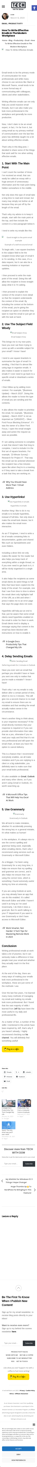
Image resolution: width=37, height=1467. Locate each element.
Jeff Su (17, 1009)
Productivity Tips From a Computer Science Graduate (23, 1110)
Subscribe (29, 1164)
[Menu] (3, 6)
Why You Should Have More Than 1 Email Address (16, 484)
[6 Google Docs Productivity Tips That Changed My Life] (8, 1103)
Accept (18, 1449)
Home (4, 40)
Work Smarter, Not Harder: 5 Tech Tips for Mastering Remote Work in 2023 (17, 932)
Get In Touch (22, 1361)
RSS (12, 1361)
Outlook (31, 776)
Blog (10, 40)
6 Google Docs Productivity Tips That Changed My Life (16, 644)
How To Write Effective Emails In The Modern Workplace (15, 33)
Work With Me (12, 1355)
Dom (12, 15)
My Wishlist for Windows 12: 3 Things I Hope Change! (19, 1181)
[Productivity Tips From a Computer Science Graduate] (24, 1103)
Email (5, 23)
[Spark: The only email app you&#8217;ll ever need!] (8, 1125)
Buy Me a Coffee (26, 1355)
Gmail (23, 776)
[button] (34, 8)
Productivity (16, 23)
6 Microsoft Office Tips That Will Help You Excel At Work (17, 797)
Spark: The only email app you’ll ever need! (7, 1132)
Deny (18, 1454)
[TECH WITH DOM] (18, 9)
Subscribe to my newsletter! (19, 1358)
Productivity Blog (19, 1352)
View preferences (18, 1460)
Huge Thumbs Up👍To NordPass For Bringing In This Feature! (17, 1189)
